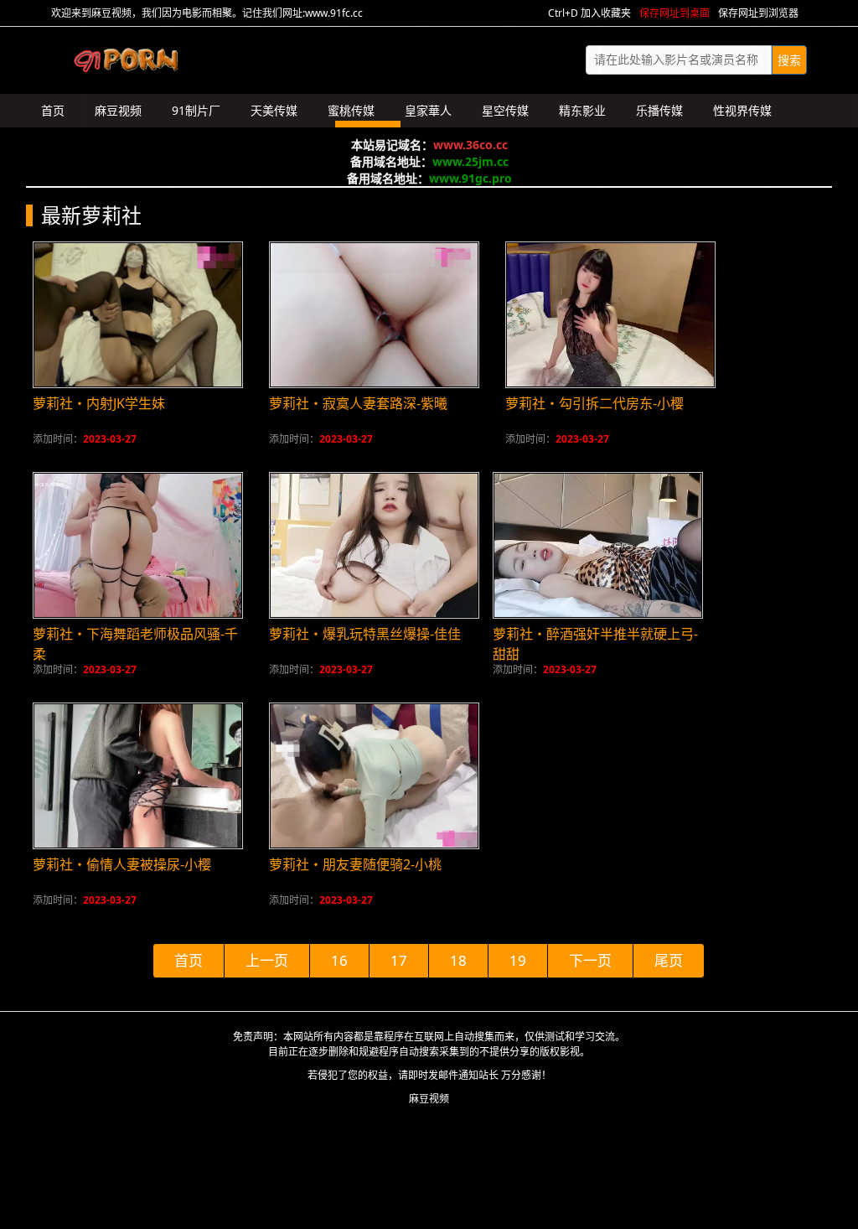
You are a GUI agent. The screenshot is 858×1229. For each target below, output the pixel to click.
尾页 (668, 960)
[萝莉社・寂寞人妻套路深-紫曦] (374, 314)
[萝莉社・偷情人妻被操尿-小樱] (138, 776)
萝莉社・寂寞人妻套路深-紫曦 (358, 403)
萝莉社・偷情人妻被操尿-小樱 (122, 864)
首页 (188, 960)
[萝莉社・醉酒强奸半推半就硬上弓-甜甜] (598, 545)
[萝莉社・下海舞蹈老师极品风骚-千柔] (138, 545)
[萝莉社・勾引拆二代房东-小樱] (610, 314)
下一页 (590, 960)
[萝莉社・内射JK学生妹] (138, 314)
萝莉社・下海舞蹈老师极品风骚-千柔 (135, 644)
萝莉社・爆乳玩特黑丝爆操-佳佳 (365, 634)
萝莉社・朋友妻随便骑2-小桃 (355, 864)
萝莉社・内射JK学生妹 (99, 403)
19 (517, 960)
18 (458, 960)
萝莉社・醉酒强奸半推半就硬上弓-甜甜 (595, 644)
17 (398, 960)
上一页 (267, 960)
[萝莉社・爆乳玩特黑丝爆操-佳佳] (374, 545)
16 (339, 960)
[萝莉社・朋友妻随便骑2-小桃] (374, 776)
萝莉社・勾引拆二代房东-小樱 (594, 403)
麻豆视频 (429, 1099)
